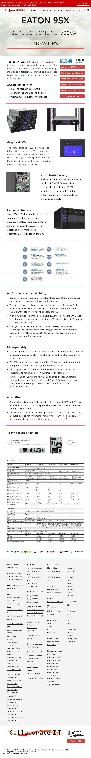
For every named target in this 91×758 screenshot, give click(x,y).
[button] (88, 10)
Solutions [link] (44, 10)
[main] (45, 31)
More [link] (79, 10)
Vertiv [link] (56, 10)
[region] (45, 3)
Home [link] (33, 10)
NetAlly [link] (68, 10)
